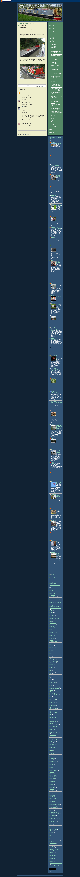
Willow (52, 391)
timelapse (51, 832)
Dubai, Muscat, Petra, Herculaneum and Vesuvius (58, 413)
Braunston (52, 626)
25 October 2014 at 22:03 (26, 119)
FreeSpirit (53, 174)
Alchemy (53, 142)
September (53, 47)
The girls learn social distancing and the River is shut (55, 329)
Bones (52, 472)
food (51, 673)
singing (51, 809)
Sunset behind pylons (55, 101)
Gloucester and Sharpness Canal (56, 676)
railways (51, 750)
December (53, 43)
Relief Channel (52, 758)
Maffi (52, 273)
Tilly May (53, 378)
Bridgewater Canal (53, 627)
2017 (51, 32)
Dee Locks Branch (53, 661)
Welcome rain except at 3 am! (58, 176)
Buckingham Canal (53, 632)
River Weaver (52, 792)
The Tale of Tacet (58, 510)
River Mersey (52, 778)
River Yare (52, 796)
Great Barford (58, 143)
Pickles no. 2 (53, 540)
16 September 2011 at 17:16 (27, 110)
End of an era (58, 205)
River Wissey (52, 795)
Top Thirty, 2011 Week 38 (55, 59)
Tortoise (52, 449)
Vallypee (23, 106)
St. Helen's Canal (53, 815)
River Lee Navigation (53, 775)
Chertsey (53, 204)
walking (51, 846)
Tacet (52, 508)
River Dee (52, 767)
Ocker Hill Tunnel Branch (54, 739)
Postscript (58, 284)
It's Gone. (57, 521)
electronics (52, 667)
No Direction (53, 520)
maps (51, 714)
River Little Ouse (53, 776)
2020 (51, 28)
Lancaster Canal (53, 699)
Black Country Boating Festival (55, 608)
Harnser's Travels (54, 164)
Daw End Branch (53, 659)
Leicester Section (53, 702)
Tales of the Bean (53, 583)
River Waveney (52, 790)
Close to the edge (54, 58)
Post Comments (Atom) (27, 134)
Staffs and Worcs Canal (54, 818)
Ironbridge (52, 690)
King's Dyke (52, 697)
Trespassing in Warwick (55, 83)
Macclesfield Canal (53, 708)
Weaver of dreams (58, 440)
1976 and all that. (54, 187)
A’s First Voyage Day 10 (55, 392)
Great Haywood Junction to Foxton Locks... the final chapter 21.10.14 (59, 497)
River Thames (52, 787)
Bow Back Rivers (53, 624)
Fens (51, 670)
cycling (51, 658)
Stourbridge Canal (53, 821)
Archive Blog (53, 533)
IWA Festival (52, 691)
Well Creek (52, 850)
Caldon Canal (52, 638)
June (52, 118)
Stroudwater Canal (53, 827)
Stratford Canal (52, 826)
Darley (52, 424)
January (52, 126)
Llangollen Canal (53, 705)
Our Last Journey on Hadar (58, 262)
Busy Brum (53, 103)
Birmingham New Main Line (55, 605)
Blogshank (53, 347)
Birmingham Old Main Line (55, 606)
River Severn (52, 781)
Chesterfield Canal (53, 647)
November (53, 44)
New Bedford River (53, 726)
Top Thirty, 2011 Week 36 (55, 92)
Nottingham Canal (53, 738)
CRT (51, 656)
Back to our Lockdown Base (59, 317)
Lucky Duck (53, 532)
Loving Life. (53, 196)
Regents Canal (52, 756)
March (52, 123)
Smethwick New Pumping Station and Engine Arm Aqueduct (55, 105)
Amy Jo (52, 295)
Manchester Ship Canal (54, 712)
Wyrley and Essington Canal (55, 865)
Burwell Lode (52, 635)
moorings (51, 723)
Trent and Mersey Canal (54, 840)
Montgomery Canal (53, 721)
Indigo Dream (53, 368)
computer (51, 650)
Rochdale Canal (53, 798)
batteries (51, 598)
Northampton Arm (53, 735)
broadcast (52, 629)
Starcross (53, 303)
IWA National (52, 693)
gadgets (51, 675)
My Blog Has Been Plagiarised (56, 402)
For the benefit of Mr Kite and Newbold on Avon (59, 380)
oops (51, 742)
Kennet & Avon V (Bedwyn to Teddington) (59, 451)
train (51, 838)
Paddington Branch (53, 744)
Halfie (22, 5)
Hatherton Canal (53, 682)
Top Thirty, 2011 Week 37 (55, 74)
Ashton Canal (52, 593)
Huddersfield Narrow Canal (55, 688)
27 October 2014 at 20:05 (26, 125)
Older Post (44, 131)
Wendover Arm (52, 852)
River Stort (52, 784)
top (50, 835)
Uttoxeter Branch (53, 843)
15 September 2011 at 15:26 (27, 97)
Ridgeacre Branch (53, 761)
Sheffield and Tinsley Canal (55, 804)
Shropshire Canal (53, 806)
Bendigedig (53, 401)
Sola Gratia (53, 574)
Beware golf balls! (54, 63)
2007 (51, 132)
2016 (51, 34)
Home (32, 131)
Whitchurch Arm (53, 855)
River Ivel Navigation (53, 770)
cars (51, 643)
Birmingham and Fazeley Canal (55, 599)
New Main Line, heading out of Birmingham (58, 248)
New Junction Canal (53, 727)
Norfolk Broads (52, 729)
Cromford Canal (53, 655)
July (52, 117)
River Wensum (52, 793)
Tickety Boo (53, 195)
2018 (51, 31)
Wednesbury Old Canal (54, 849)
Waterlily (53, 552)
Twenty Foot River (53, 841)
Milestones (58, 304)
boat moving (52, 615)
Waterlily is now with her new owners (58, 554)
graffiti (51, 679)
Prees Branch (52, 747)
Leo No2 (52, 462)
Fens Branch (52, 672)
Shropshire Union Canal (54, 807)
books (51, 621)
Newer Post (20, 131)
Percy (52, 155)
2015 (51, 35)
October (52, 46)
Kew (51, 696)
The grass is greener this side (56, 54)
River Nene (52, 779)
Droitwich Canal (53, 664)
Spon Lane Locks (54, 113)
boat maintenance (53, 613)
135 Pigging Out (59, 296)
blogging (51, 612)
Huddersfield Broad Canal (54, 687)
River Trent (52, 789)
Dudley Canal (52, 665)
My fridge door (58, 541)
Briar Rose (53, 237)
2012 (51, 40)
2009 (51, 129)
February (53, 124)
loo (50, 707)
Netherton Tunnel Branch (54, 724)
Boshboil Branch (53, 623)
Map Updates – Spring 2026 (56, 228)
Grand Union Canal (42, 86)
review (51, 759)
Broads (51, 630)
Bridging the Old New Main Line (56, 109)
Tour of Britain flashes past (56, 73)
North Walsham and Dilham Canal (56, 732)
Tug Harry (53, 438)
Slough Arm (52, 810)
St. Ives (51, 816)
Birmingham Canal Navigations (55, 602)
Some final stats (54, 238)
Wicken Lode (52, 858)
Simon (23, 91)
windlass (51, 861)
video (51, 844)
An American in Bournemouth (55, 585)
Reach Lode (52, 753)
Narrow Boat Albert (55, 355)
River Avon (52, 762)
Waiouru (52, 338)
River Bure (52, 764)
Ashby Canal (52, 592)
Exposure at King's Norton (55, 65)
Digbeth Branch (53, 662)
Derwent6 (53, 315)
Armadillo (53, 481)
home (51, 685)
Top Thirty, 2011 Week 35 (55, 108)
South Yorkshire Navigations (55, 813)
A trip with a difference (55, 165)
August (52, 115)
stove (51, 824)
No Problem (53, 327)
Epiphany (53, 577)
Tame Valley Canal (53, 829)
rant (50, 752)
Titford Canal (52, 833)
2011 (51, 41)
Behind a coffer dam (54, 66)
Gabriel (52, 283)
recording (51, 755)
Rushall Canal (52, 801)
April (52, 121)
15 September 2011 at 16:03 (27, 104)
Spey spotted (53, 81)
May (52, 120)
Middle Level (52, 715)
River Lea (51, 773)
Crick (51, 653)
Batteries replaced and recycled (58, 357)
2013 (51, 38)
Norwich (51, 736)
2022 (51, 25)
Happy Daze (53, 494)
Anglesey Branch (53, 590)
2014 (51, 37)
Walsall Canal (52, 847)
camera (51, 640)
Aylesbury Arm (52, 595)
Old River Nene (52, 741)
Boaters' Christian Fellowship (55, 618)
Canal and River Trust (54, 641)
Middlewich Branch (53, 717)
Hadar (52, 260)
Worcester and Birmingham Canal (56, 863)
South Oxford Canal (53, 812)
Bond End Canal (53, 620)
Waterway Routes (54, 227)
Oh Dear (52, 463)
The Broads (52, 830)
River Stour (52, 786)
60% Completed (54, 339)
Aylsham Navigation (53, 596)
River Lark (52, 772)
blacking (51, 610)
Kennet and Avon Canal (54, 694)
